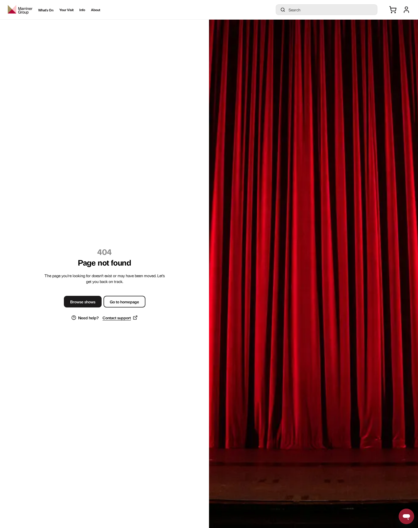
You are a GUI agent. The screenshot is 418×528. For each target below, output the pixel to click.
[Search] (283, 10)
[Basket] (393, 10)
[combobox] (331, 10)
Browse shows (82, 301)
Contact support (117, 317)
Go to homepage (124, 301)
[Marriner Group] (20, 10)
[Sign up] (406, 10)
